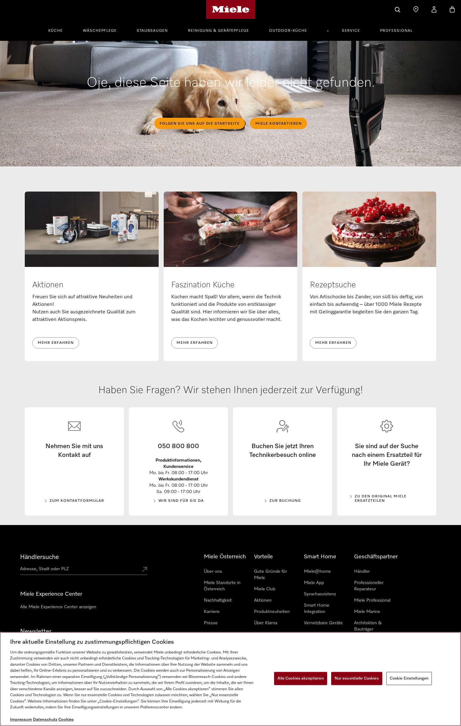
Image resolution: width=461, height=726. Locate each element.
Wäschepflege (100, 31)
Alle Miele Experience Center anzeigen (58, 607)
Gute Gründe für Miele (270, 574)
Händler (362, 571)
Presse (211, 623)
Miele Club (264, 589)
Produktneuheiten (272, 612)
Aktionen (263, 600)
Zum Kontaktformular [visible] (77, 501)
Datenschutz (45, 720)
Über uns (213, 571)
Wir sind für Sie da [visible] (181, 501)
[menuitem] (59, 30)
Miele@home (317, 571)
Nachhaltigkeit (218, 600)
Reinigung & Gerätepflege (218, 31)
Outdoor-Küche (288, 31)
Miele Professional (372, 600)
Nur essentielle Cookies (357, 678)
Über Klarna (265, 623)
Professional (396, 31)
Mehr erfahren (56, 343)
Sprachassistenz (320, 594)
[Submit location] (144, 570)
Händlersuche (39, 557)
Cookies (66, 720)
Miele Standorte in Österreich (222, 586)
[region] (230, 679)
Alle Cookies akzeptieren (301, 678)
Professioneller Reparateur (369, 586)
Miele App (314, 583)
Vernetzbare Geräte (323, 623)
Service (351, 31)
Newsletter (35, 631)
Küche (55, 31)
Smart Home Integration (316, 608)
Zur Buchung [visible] (285, 501)
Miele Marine (367, 612)
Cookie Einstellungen (409, 678)
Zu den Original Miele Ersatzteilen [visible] (380, 499)
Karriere (212, 612)
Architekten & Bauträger (368, 626)
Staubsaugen (152, 31)
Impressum (21, 720)
